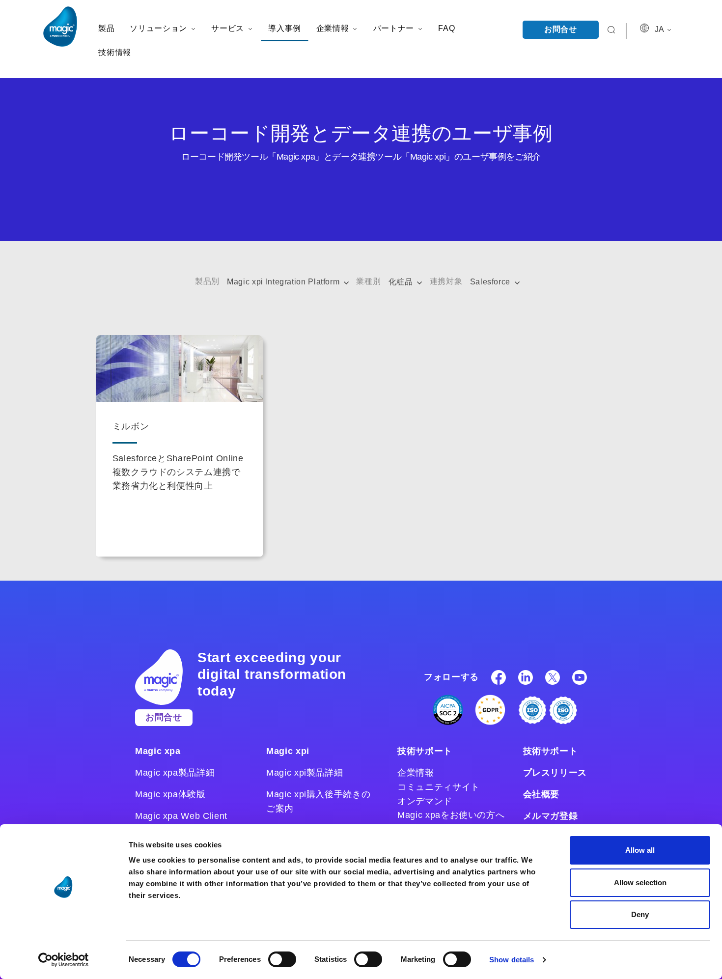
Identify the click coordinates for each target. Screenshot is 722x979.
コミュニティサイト (438, 787)
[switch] (282, 959)
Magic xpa (158, 751)
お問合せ (560, 29)
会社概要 (541, 794)
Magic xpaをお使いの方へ (450, 815)
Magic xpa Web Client (181, 816)
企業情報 (415, 773)
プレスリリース (555, 773)
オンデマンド (424, 801)
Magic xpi (287, 751)
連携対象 (446, 281)
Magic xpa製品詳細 (175, 773)
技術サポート (424, 751)
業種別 (368, 281)
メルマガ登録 (550, 816)
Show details (511, 959)
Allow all (640, 850)
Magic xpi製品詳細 (304, 773)
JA (660, 29)
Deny (640, 914)
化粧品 (402, 282)
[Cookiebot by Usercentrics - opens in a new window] (64, 959)
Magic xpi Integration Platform (284, 282)
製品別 (207, 281)
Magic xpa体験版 (170, 794)
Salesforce (491, 282)
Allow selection (640, 882)
